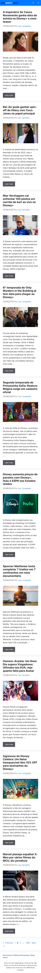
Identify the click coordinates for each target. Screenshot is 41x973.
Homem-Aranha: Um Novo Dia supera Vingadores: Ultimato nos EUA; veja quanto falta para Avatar (20, 665)
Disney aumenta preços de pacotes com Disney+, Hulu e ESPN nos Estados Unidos (20, 479)
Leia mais (9, 95)
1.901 (27, 943)
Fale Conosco (7, 955)
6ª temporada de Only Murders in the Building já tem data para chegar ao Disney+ (19, 292)
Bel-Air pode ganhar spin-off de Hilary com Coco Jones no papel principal (20, 110)
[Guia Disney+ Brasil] (12, 3)
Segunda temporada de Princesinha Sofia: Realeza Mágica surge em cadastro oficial (20, 387)
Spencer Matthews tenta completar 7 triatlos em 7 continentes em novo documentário (19, 571)
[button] (33, 3)
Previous (8, 943)
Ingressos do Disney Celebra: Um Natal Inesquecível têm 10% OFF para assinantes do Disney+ (20, 762)
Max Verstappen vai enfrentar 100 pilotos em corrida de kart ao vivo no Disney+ (19, 200)
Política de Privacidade (21, 955)
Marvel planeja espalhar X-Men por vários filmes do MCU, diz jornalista (20, 857)
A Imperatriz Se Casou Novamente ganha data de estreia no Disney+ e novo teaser (20, 16)
